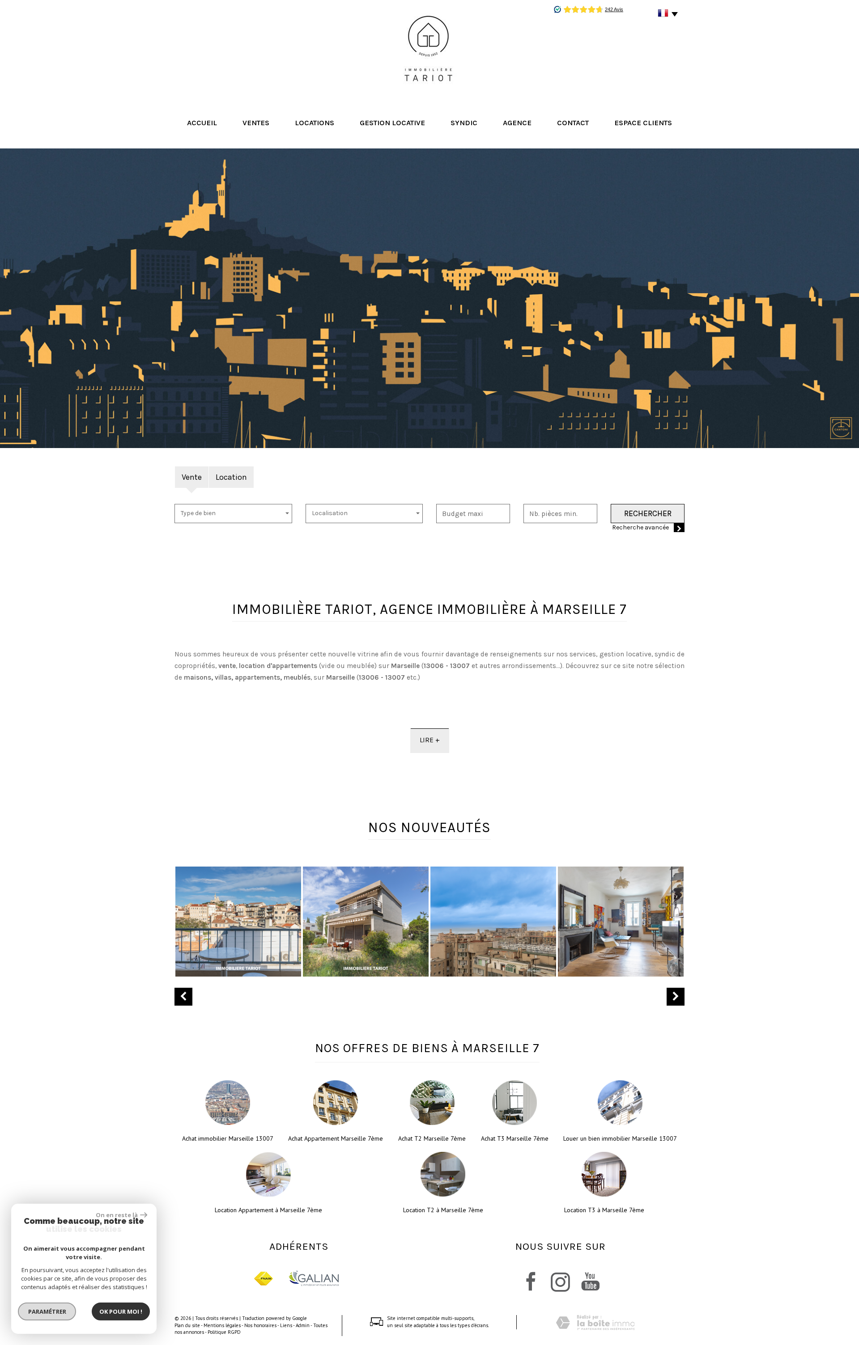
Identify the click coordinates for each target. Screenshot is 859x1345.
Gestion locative (392, 122)
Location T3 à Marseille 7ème (604, 1210)
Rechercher (648, 513)
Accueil (202, 122)
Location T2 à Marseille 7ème (443, 1210)
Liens (286, 1325)
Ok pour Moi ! (120, 1311)
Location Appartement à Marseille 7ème (268, 1210)
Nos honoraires (260, 1325)
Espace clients (643, 122)
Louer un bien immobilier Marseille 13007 (620, 1138)
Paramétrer (47, 1311)
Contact (573, 122)
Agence (517, 122)
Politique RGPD (224, 1332)
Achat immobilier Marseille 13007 (227, 1138)
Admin (303, 1325)
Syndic (464, 122)
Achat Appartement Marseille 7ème (335, 1138)
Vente (192, 477)
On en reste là (117, 1215)
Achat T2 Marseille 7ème (432, 1138)
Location (231, 477)
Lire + (430, 740)
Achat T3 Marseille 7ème (515, 1138)
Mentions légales (222, 1325)
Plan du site (187, 1325)
